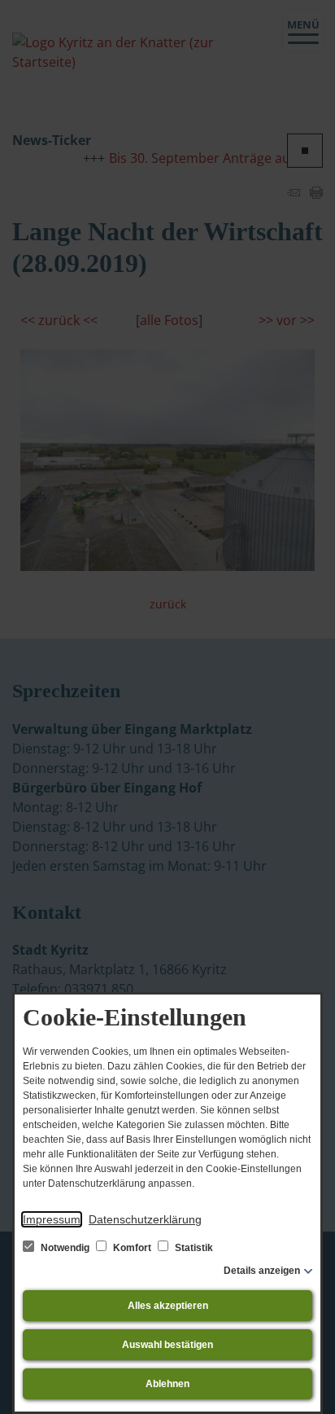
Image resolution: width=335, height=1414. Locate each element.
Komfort (132, 1248)
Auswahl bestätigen (167, 1344)
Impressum (51, 1219)
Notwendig (65, 1248)
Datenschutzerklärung (145, 1219)
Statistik (192, 1248)
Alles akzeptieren (168, 1305)
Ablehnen (167, 1384)
